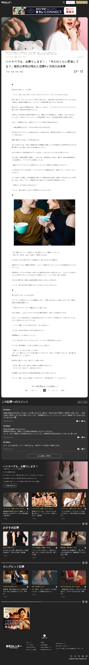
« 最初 (26, 390)
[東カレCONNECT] (44, 11)
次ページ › (55, 390)
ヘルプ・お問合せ (29, 644)
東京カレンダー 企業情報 (31, 649)
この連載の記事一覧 (10, 485)
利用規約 (42, 642)
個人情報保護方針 (44, 644)
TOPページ (28, 642)
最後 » (63, 390)
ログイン (70, 2)
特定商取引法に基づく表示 (46, 649)
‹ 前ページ (34, 390)
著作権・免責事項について (46, 647)
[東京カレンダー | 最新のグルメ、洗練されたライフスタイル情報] (9, 2)
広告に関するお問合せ (30, 647)
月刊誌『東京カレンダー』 (61, 643)
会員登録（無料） (81, 2)
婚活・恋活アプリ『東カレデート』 (63, 645)
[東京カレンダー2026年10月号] (17, 618)
